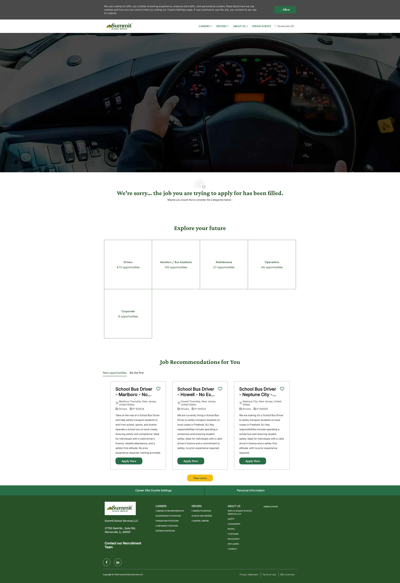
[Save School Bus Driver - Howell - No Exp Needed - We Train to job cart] (220, 388)
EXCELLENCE (234, 539)
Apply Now (129, 461)
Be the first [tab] (137, 372)
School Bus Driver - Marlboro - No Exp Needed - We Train (133, 391)
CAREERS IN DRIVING (201, 511)
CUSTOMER (233, 534)
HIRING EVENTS (261, 26)
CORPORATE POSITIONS (166, 525)
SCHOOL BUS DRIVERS (202, 515)
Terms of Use (269, 574)
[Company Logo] (119, 26)
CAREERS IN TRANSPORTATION (169, 511)
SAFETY (231, 519)
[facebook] (106, 562)
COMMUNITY (234, 524)
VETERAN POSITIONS (165, 530)
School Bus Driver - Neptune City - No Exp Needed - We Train (257, 391)
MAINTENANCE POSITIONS (168, 515)
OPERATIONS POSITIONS (167, 520)
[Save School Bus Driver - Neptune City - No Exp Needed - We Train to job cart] (282, 388)
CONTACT (232, 549)
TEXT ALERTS (233, 544)
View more (200, 478)
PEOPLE (231, 529)
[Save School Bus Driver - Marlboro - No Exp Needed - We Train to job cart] (158, 388)
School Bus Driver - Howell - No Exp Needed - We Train (196, 391)
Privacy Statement (249, 574)
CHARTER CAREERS (200, 520)
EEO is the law (287, 574)
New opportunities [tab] (115, 372)
